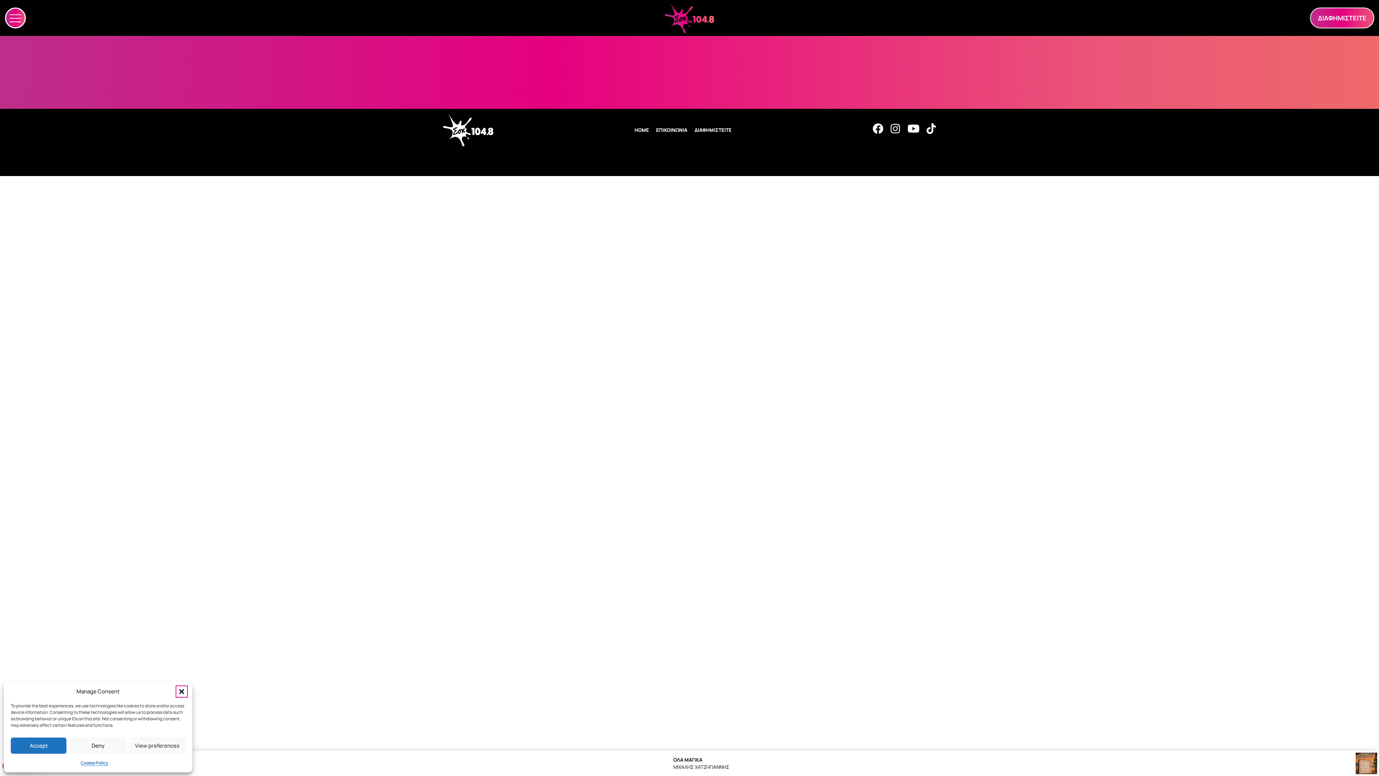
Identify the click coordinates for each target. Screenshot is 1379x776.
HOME (642, 130)
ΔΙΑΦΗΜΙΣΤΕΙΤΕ (713, 130)
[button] (181, 691)
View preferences (157, 745)
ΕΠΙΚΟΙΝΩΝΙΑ (671, 130)
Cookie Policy (94, 763)
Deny (98, 745)
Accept (39, 745)
